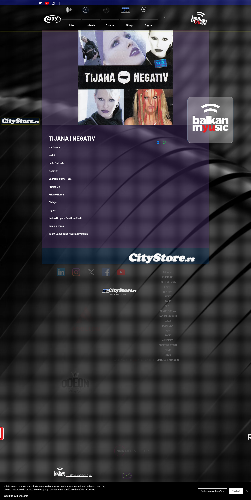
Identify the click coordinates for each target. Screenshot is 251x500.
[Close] (247, 491)
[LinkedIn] (72, 272)
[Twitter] (40, 3)
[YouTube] (47, 3)
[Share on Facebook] (158, 142)
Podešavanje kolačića (212, 491)
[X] (91, 272)
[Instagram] (53, 3)
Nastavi (236, 491)
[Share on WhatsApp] (164, 142)
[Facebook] (60, 3)
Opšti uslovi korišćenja (16, 495)
